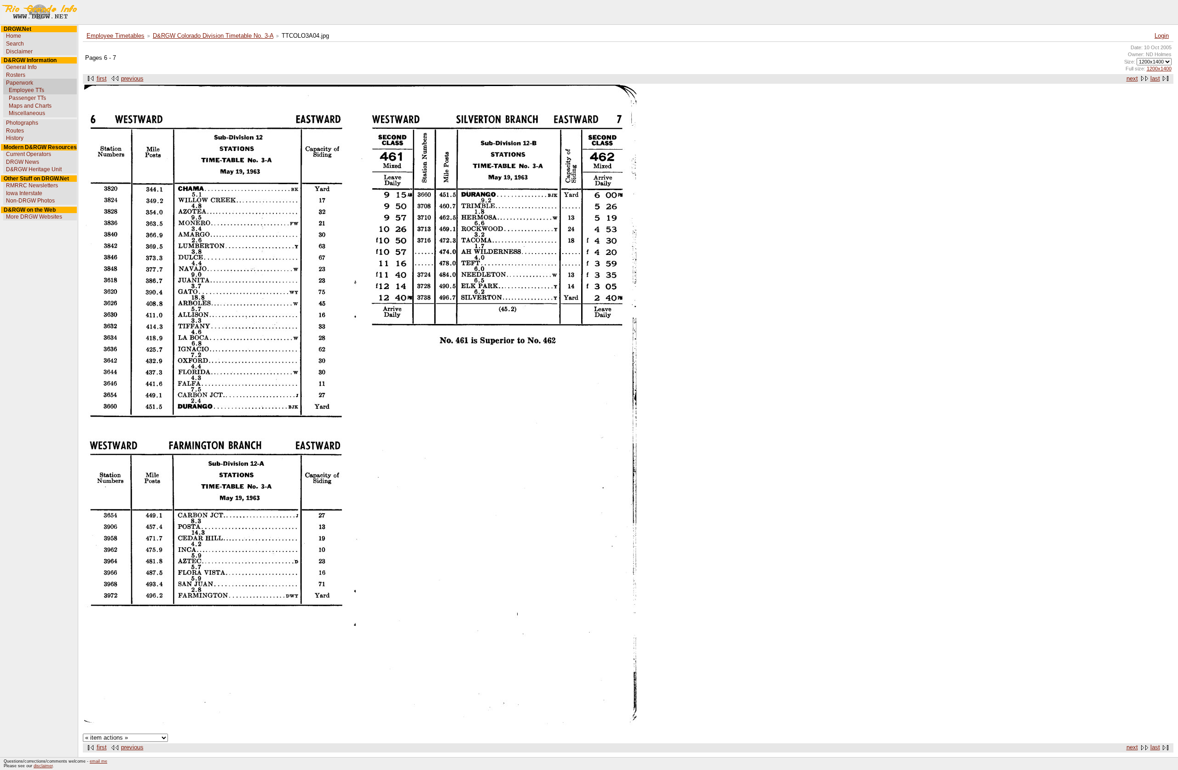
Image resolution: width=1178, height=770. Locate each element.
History (14, 138)
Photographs (22, 123)
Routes (15, 130)
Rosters (15, 75)
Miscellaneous (27, 113)
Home (13, 36)
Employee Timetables (115, 36)
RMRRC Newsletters (32, 185)
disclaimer (43, 766)
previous (132, 78)
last (1155, 78)
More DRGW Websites (34, 217)
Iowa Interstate (24, 193)
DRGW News (22, 162)
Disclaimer (19, 51)
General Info (21, 67)
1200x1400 (1159, 68)
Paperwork (19, 83)
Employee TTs (26, 90)
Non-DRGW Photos (30, 200)
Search (15, 44)
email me (98, 761)
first (102, 78)
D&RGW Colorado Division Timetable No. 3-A (213, 36)
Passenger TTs (27, 98)
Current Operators (28, 154)
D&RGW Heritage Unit (34, 169)
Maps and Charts (30, 106)
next (1132, 78)
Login (1162, 36)
